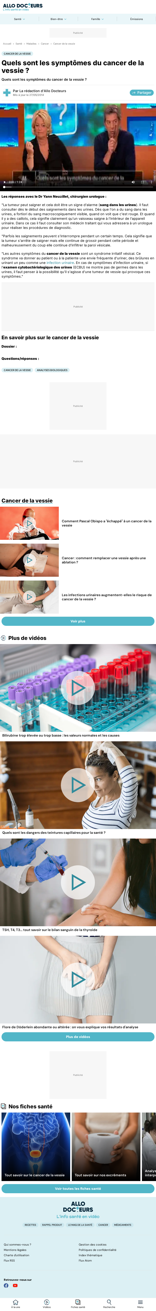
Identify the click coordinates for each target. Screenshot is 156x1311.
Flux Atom (85, 1260)
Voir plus (78, 621)
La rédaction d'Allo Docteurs (42, 91)
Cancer (45, 43)
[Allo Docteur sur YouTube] (15, 1285)
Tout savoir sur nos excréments (100, 1175)
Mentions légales (15, 1250)
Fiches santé (78, 1307)
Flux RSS (9, 1260)
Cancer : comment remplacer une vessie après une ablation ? (104, 560)
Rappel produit (52, 1225)
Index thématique (90, 1255)
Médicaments (122, 1225)
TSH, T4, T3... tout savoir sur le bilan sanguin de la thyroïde (49, 930)
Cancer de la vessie (64, 43)
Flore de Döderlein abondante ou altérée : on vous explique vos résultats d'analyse (70, 1027)
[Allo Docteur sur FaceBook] (6, 1285)
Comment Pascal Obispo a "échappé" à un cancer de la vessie (106, 523)
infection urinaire (60, 263)
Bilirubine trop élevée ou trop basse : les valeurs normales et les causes (60, 735)
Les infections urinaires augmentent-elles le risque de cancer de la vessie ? (107, 597)
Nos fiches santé (31, 1106)
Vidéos (47, 1307)
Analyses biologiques (52, 370)
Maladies (31, 43)
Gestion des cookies (93, 1244)
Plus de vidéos (27, 638)
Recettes (30, 1225)
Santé (17, 19)
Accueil (7, 43)
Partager (144, 93)
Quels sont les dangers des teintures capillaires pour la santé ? (54, 832)
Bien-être (57, 19)
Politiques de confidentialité (97, 1250)
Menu (140, 1307)
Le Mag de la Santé (80, 1225)
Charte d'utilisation (16, 1255)
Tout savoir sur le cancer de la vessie (35, 1175)
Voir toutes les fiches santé (78, 1188)
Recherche (109, 1307)
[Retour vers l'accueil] (78, 7)
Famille (95, 19)
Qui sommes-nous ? (17, 1244)
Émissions (136, 19)
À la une (15, 1307)
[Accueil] (78, 1210)
